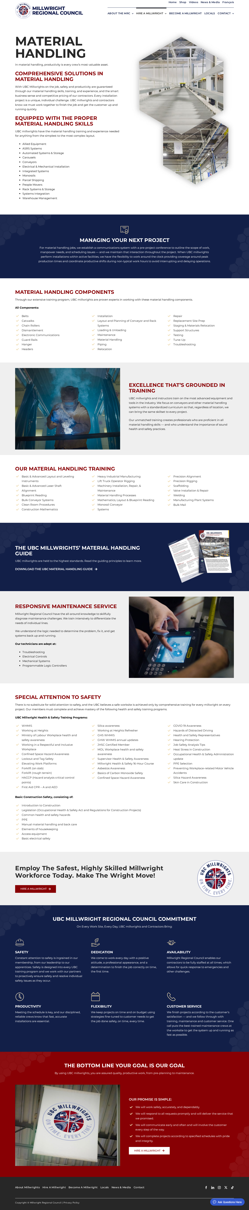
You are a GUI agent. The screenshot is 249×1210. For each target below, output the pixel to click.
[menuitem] (228, 2)
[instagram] (219, 1187)
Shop (182, 2)
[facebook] (206, 1187)
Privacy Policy (71, 1202)
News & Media (210, 2)
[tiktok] (232, 1187)
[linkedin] (212, 1187)
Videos (193, 2)
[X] (225, 1187)
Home (173, 2)
